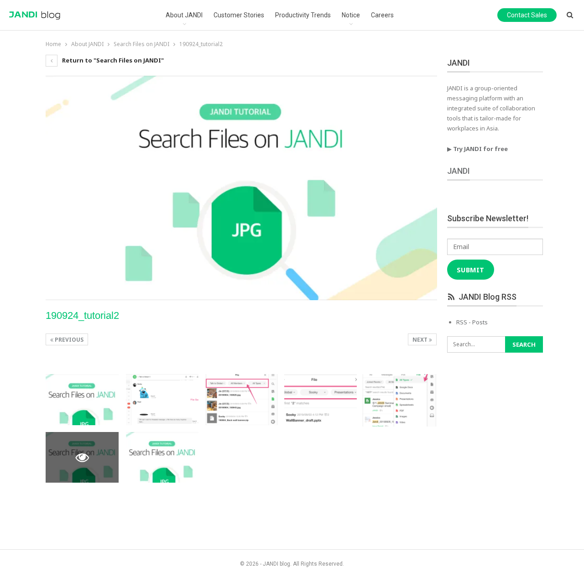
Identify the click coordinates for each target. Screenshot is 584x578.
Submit (470, 269)
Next (420, 340)
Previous (68, 340)
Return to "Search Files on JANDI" (112, 60)
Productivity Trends (303, 15)
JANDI (458, 171)
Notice (351, 15)
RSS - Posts (472, 322)
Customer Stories (239, 15)
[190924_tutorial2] (82, 399)
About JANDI (184, 15)
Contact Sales (527, 15)
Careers (382, 15)
